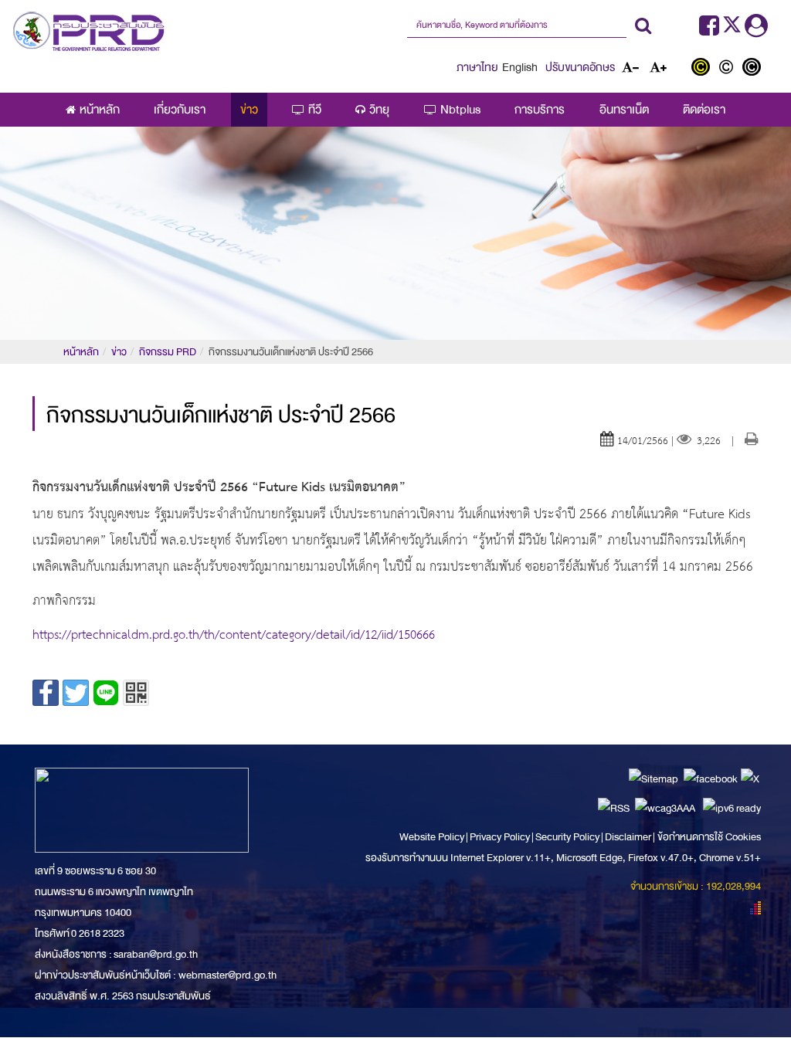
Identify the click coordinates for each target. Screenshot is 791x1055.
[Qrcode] (136, 693)
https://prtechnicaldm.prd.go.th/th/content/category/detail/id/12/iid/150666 (233, 635)
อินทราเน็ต (624, 109)
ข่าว (249, 109)
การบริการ (539, 109)
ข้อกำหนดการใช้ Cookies (709, 837)
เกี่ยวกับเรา (179, 109)
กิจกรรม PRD (167, 352)
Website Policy (432, 837)
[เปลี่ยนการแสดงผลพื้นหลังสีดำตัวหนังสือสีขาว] (753, 69)
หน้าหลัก (100, 109)
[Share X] (76, 693)
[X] (750, 778)
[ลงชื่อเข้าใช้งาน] (756, 30)
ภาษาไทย (477, 67)
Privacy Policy (500, 837)
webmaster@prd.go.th (227, 975)
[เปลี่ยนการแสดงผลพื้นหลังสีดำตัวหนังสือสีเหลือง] (704, 69)
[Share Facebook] (45, 693)
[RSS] (614, 807)
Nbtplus (460, 109)
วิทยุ (379, 109)
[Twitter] (733, 30)
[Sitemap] (653, 778)
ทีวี (314, 109)
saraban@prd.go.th (156, 954)
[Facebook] (709, 30)
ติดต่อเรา (704, 109)
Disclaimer (629, 837)
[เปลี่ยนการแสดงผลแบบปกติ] (729, 69)
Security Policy (567, 837)
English (520, 67)
